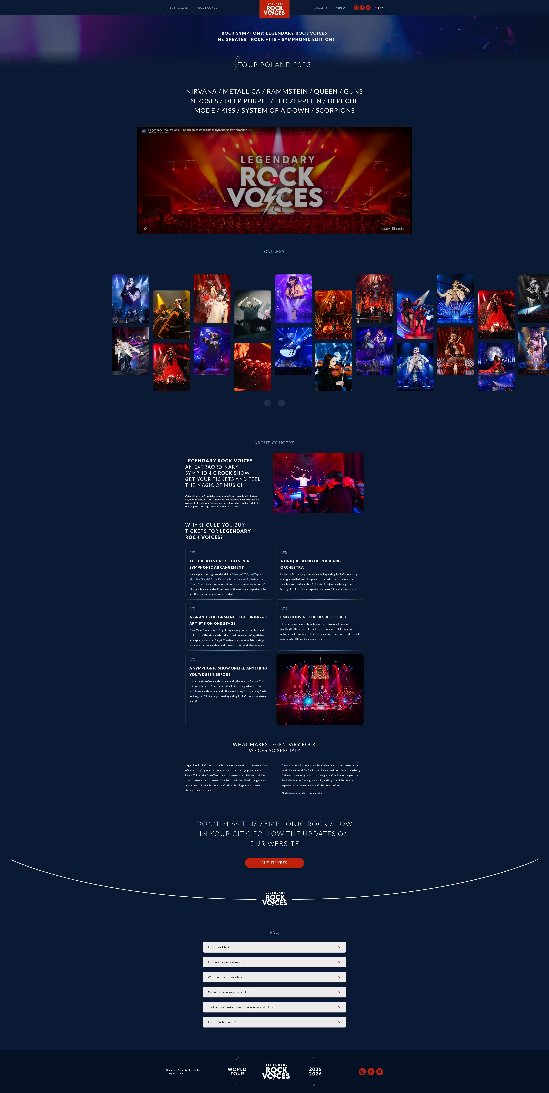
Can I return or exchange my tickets (228, 992)
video (340, 7)
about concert (209, 7)
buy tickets (179, 7)
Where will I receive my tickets (225, 977)
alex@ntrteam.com (176, 1073)
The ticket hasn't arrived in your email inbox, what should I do (242, 1007)
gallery (321, 7)
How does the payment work (224, 962)
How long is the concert (222, 1022)
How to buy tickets (219, 947)
